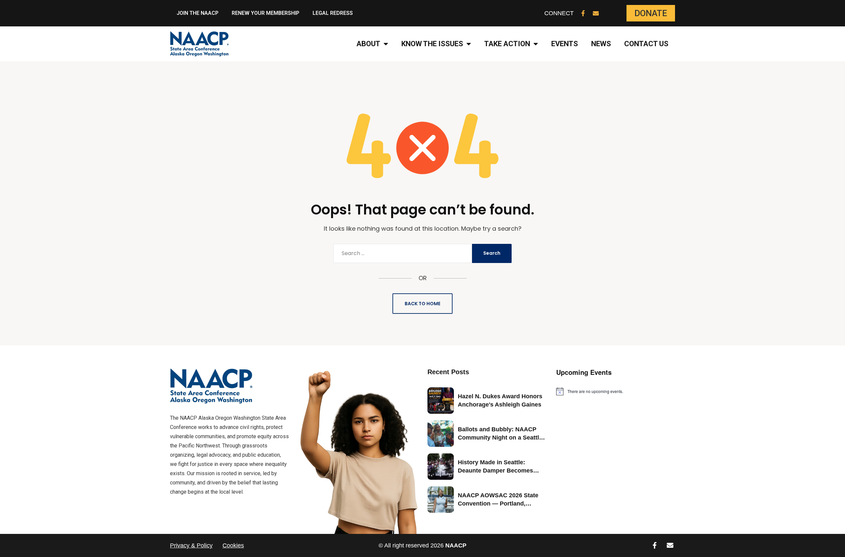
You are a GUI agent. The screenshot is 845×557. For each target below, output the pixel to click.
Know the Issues (432, 44)
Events (564, 44)
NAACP (455, 545)
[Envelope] (596, 13)
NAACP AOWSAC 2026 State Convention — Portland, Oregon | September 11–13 (498, 503)
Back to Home (422, 303)
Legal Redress (333, 13)
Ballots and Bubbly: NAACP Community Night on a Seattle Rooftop (500, 437)
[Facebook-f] (583, 13)
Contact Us (646, 44)
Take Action (507, 44)
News (601, 44)
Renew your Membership (265, 13)
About (368, 44)
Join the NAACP (198, 13)
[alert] (615, 391)
